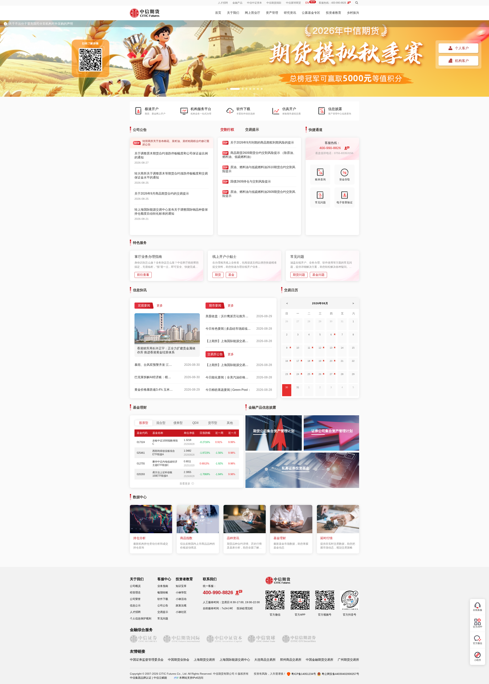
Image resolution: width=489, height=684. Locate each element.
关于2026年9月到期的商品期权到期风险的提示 (262, 142)
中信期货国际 (273, 2)
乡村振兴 (353, 12)
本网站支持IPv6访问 (191, 677)
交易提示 (252, 129)
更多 (160, 305)
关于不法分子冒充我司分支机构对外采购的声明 (41, 23)
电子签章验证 (345, 202)
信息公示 (135, 605)
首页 (218, 12)
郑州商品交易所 (290, 659)
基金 (231, 274)
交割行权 (227, 129)
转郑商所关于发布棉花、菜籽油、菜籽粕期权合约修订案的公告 (171, 143)
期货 (218, 274)
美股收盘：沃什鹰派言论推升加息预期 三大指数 (228, 316)
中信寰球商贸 (293, 2)
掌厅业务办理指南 (148, 257)
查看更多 (185, 483)
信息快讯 (140, 290)
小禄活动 (181, 598)
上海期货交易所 (204, 659)
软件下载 (162, 598)
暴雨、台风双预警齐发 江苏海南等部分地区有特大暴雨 (153, 364)
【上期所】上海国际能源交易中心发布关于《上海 (228, 341)
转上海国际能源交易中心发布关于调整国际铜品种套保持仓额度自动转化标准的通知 (171, 211)
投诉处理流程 (245, 608)
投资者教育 (333, 12)
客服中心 (164, 579)
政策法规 (181, 605)
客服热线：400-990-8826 (332, 2)
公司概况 (135, 585)
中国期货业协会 (178, 659)
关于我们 (233, 12)
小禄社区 (181, 611)
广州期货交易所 (348, 659)
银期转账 (162, 592)
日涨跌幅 (205, 432)
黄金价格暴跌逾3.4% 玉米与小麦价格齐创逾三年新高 (153, 389)
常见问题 (320, 202)
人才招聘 (223, 2)
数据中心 (140, 497)
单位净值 (189, 432)
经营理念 (135, 592)
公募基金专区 (311, 12)
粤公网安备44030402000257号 (340, 673)
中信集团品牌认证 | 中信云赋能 (148, 677)
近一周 (219, 432)
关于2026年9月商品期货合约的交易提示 (161, 193)
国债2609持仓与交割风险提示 (250, 181)
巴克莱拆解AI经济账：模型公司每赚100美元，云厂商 (153, 377)
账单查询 (320, 179)
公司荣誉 (135, 598)
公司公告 (162, 605)
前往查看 (143, 274)
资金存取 (344, 179)
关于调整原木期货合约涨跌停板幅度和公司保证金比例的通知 (171, 155)
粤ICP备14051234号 (303, 673)
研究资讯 (290, 12)
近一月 (232, 432)
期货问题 (299, 274)
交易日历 (291, 290)
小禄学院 (181, 592)
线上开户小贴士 (224, 257)
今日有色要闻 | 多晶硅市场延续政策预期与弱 (228, 328)
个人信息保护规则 (140, 618)
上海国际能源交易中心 (234, 659)
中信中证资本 (254, 2)
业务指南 (162, 585)
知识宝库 (181, 585)
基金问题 (318, 274)
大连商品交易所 (265, 659)
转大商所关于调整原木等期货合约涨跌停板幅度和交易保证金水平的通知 (171, 175)
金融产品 (237, 2)
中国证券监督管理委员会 (147, 659)
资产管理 (272, 12)
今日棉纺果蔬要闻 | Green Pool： (228, 389)
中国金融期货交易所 (319, 659)
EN (310, 2)
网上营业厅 (252, 12)
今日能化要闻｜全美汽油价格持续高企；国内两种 (228, 377)
